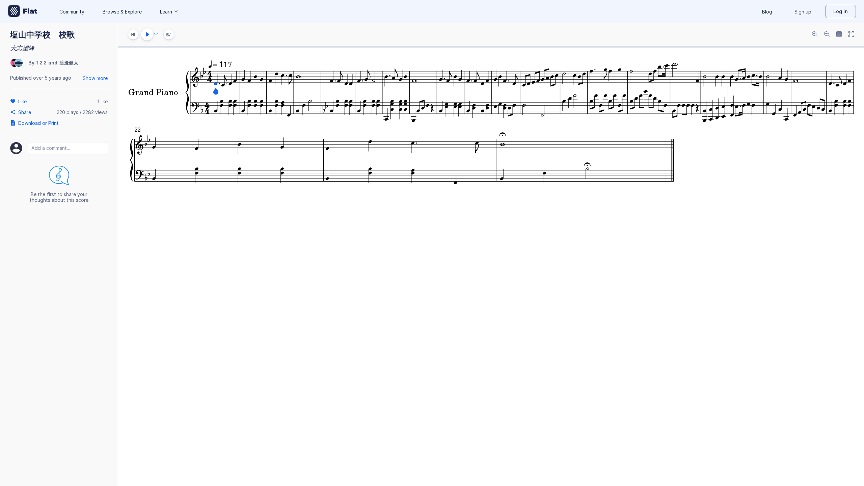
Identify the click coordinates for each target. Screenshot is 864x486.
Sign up (802, 12)
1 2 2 (41, 62)
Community (71, 12)
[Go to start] (133, 34)
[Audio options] (156, 34)
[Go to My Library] (22, 11)
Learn (166, 12)
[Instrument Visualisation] (169, 34)
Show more (95, 78)
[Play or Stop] (147, 34)
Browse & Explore (122, 12)
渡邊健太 (68, 62)
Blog (767, 12)
